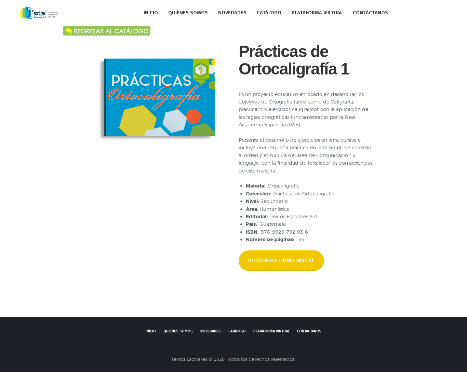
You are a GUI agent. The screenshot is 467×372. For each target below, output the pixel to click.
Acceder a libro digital (281, 260)
